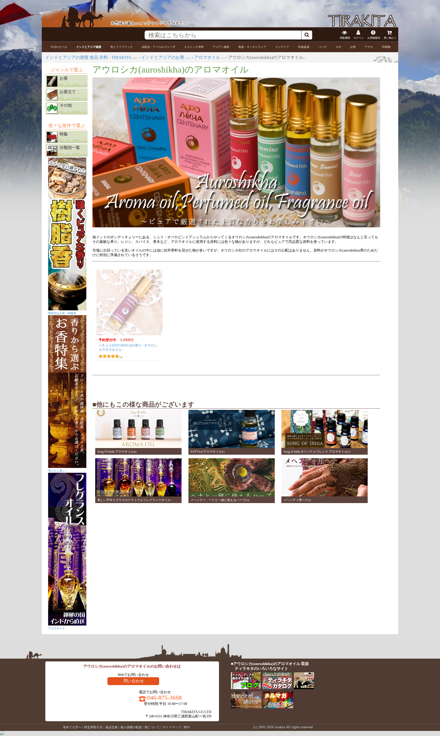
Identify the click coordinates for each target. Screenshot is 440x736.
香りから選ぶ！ (58, 470)
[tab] (59, 47)
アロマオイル (56, 628)
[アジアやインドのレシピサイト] (304, 688)
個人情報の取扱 (131, 727)
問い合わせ (133, 681)
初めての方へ (72, 727)
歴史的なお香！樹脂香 (62, 313)
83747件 (393, 4)
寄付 (187, 727)
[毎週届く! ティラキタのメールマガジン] (278, 707)
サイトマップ (172, 727)
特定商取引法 (93, 727)
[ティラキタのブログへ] (246, 688)
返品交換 (111, 727)
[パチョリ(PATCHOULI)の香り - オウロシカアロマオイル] (130, 302)
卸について (152, 727)
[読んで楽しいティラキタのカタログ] (277, 688)
